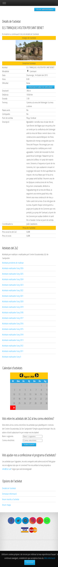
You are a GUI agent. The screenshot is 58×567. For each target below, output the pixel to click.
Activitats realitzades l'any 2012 (12, 345)
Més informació (49, 558)
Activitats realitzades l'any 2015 (12, 329)
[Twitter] (18, 520)
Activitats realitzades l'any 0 (11, 356)
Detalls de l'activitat (9, 488)
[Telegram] (25, 520)
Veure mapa (6, 504)
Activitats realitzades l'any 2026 (12, 268)
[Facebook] (11, 520)
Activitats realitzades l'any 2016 (12, 323)
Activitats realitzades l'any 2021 (12, 295)
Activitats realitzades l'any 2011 (12, 351)
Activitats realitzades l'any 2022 (12, 290)
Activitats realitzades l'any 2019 (12, 306)
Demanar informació (9, 493)
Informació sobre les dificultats (40, 87)
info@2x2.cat (6, 469)
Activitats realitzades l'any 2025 (12, 273)
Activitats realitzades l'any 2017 (12, 318)
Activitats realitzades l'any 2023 (12, 284)
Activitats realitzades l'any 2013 (12, 340)
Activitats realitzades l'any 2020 (12, 301)
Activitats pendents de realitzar (13, 262)
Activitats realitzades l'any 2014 (12, 334)
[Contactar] (47, 520)
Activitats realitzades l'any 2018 (12, 312)
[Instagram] (32, 520)
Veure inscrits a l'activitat (10, 499)
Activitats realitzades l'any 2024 (12, 279)
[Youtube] (39, 520)
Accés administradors (44, 9)
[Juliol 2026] (21, 375)
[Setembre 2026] (37, 375)
